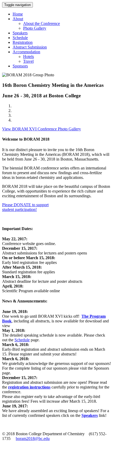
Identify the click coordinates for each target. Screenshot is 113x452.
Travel (28, 61)
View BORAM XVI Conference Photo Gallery (41, 129)
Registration (23, 42)
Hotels (28, 56)
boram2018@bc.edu (33, 438)
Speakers (20, 33)
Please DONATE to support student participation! (25, 207)
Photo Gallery (34, 28)
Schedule (20, 37)
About (18, 19)
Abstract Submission (30, 47)
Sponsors (20, 66)
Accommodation (26, 52)
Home (18, 14)
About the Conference (41, 23)
